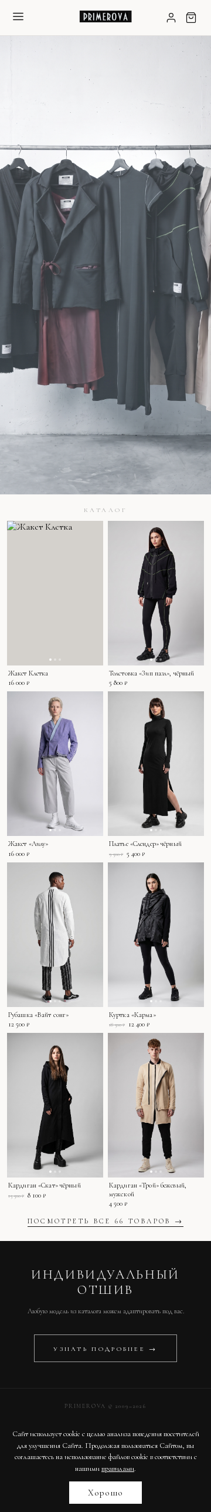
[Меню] (18, 18)
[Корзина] (191, 17)
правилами (117, 1468)
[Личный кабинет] (171, 17)
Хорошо (105, 1492)
